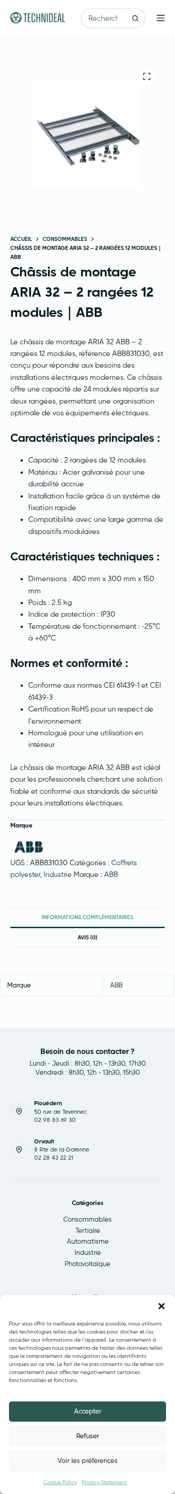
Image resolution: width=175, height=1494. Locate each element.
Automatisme (88, 1241)
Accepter (87, 1411)
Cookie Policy (60, 1482)
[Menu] (161, 18)
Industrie (58, 874)
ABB (111, 874)
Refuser (87, 1436)
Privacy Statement (104, 1482)
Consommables (87, 1219)
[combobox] (104, 18)
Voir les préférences (87, 1460)
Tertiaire (87, 1230)
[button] (161, 1306)
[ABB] (28, 847)
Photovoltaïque (87, 1263)
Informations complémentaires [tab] (87, 917)
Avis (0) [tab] (87, 937)
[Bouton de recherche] (135, 18)
